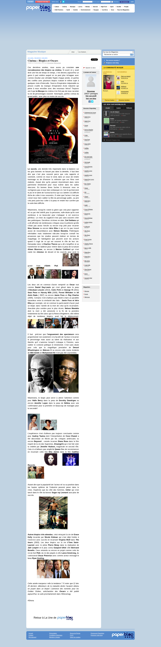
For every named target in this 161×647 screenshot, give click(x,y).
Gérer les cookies (75, 637)
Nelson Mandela (88, 129)
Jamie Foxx (87, 117)
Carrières (105, 10)
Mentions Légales (54, 637)
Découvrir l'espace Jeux (113, 140)
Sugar (86, 273)
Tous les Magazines (123, 10)
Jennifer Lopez (88, 171)
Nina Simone (87, 269)
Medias (87, 6)
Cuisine (75, 10)
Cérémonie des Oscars (90, 112)
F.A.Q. (71, 635)
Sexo (112, 10)
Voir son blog (91, 98)
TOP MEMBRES (122, 72)
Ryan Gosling (88, 239)
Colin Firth (87, 265)
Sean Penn (87, 139)
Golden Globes (88, 222)
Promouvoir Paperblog (97, 633)
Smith (86, 205)
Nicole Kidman (88, 218)
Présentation (53, 633)
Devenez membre (124, 100)
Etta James (87, 261)
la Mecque (87, 226)
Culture (57, 6)
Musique (86, 291)
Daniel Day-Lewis (89, 179)
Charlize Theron (88, 243)
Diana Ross (87, 252)
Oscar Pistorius (88, 166)
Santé (68, 10)
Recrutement (32, 637)
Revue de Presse (75, 633)
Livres (80, 6)
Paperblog (38, 8)
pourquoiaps (125, 91)
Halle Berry (87, 201)
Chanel (86, 196)
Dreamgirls (87, 213)
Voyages (96, 10)
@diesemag (57, 63)
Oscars (86, 125)
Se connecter (124, 2)
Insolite (119, 6)
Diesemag (50, 63)
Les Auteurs (82, 52)
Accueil (30, 1)
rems (122, 81)
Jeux (72, 52)
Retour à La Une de (45, 617)
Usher (86, 135)
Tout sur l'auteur (109, 100)
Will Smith (87, 162)
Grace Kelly (87, 144)
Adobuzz (123, 86)
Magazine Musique (36, 51)
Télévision (87, 297)
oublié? (132, 1)
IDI (85, 192)
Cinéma (64, 6)
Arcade (108, 108)
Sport (112, 6)
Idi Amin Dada (88, 156)
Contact (31, 635)
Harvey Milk (87, 248)
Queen (86, 188)
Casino (118, 108)
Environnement (85, 10)
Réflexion (129, 108)
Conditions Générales (55, 635)
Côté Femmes (59, 10)
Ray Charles (87, 183)
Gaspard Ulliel (88, 278)
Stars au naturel (125, 76)
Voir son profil (91, 96)
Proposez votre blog (112, 63)
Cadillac (86, 148)
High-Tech (104, 6)
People (86, 294)
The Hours (87, 231)
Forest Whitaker (88, 209)
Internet (95, 6)
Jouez (124, 115)
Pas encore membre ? (113, 60)
